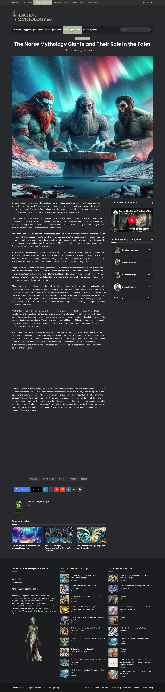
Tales (84, 479)
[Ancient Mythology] (34, 15)
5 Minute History (146, 688)
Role (74, 479)
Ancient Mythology (75, 51)
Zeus (123, 617)
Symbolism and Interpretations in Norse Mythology (26, 546)
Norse (63, 479)
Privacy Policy (17, 583)
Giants (35, 479)
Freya (123, 596)
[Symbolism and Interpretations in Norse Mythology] (26, 535)
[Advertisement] (107, 13)
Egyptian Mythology (32, 29)
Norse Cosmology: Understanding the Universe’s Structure (57, 548)
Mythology (49, 479)
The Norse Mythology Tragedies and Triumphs (91, 546)
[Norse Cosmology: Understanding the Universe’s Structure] (58, 535)
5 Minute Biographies (131, 688)
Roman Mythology (90, 29)
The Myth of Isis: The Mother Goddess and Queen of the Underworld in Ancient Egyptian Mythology (135, 662)
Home (18, 29)
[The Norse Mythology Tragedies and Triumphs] (91, 535)
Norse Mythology (71, 29)
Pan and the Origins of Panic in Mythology (89, 638)
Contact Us (16, 579)
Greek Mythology (52, 29)
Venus (123, 649)
